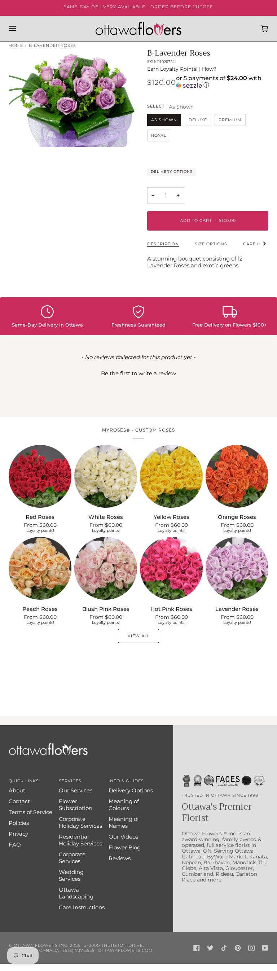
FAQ (15, 844)
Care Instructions (82, 907)
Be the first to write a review (138, 373)
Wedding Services (71, 875)
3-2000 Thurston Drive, (114, 945)
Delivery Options (172, 171)
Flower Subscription (75, 805)
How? (209, 69)
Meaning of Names (124, 822)
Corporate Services (72, 858)
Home (16, 45)
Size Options (211, 243)
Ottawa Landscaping (76, 893)
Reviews (120, 858)
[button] (222, 82)
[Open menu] (19, 28)
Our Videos (123, 836)
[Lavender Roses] (237, 568)
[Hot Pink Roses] (171, 568)
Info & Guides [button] (126, 780)
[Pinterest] (237, 948)
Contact (19, 801)
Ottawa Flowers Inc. (41, 945)
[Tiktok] (224, 948)
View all (139, 635)
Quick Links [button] (24, 780)
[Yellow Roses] (171, 476)
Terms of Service (30, 812)
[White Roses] (105, 476)
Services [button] (70, 780)
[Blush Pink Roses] (105, 568)
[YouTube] (265, 948)
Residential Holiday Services (80, 840)
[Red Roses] (40, 476)
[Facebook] (196, 948)
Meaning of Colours (124, 805)
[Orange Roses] (237, 476)
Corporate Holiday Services (80, 822)
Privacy (18, 833)
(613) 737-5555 (78, 950)
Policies (19, 822)
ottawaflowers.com (125, 950)
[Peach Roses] (40, 568)
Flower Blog (125, 847)
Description (163, 243)
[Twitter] (210, 948)
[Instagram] (251, 948)
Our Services (75, 790)
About (17, 790)
